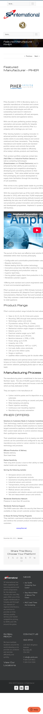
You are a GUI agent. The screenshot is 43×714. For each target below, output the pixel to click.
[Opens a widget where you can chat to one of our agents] (34, 710)
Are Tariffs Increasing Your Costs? (30, 585)
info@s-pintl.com (31, 657)
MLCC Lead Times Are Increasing (31, 603)
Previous (29, 56)
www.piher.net (21, 528)
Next (36, 56)
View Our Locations (10, 664)
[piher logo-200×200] (21, 75)
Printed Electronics (26, 163)
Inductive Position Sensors (25, 158)
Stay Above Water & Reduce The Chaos (31, 595)
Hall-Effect (8, 158)
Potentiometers (9, 163)
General (20, 538)
